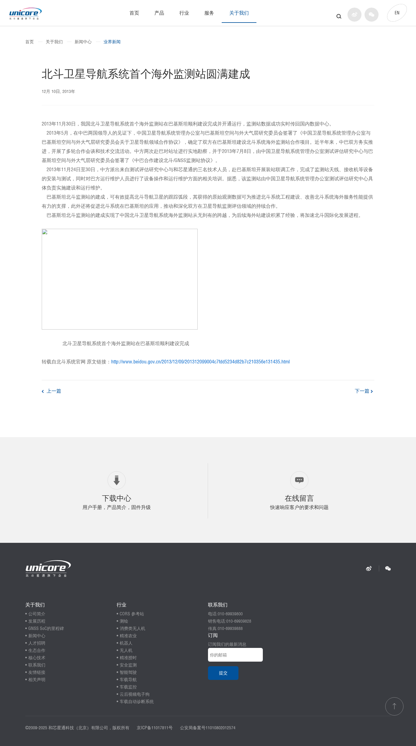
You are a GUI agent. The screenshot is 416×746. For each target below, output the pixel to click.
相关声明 (36, 679)
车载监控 (128, 687)
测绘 (124, 621)
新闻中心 (83, 41)
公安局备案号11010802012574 (207, 727)
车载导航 (128, 679)
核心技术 (36, 657)
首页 (134, 13)
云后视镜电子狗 (135, 694)
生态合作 (36, 650)
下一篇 (363, 391)
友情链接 (36, 672)
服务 (209, 13)
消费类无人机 (132, 628)
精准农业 (128, 635)
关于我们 (239, 13)
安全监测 (128, 665)
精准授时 (128, 657)
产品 (159, 13)
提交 (223, 673)
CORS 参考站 (132, 614)
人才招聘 (36, 643)
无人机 (126, 650)
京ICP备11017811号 (155, 727)
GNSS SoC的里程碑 (46, 628)
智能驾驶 (128, 672)
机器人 (126, 643)
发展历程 (36, 621)
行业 (184, 13)
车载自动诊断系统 (137, 701)
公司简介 (36, 614)
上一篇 (53, 391)
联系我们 (36, 665)
